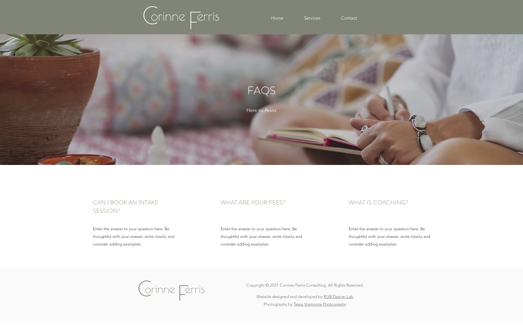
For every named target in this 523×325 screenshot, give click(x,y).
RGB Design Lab (338, 296)
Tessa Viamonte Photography (320, 304)
